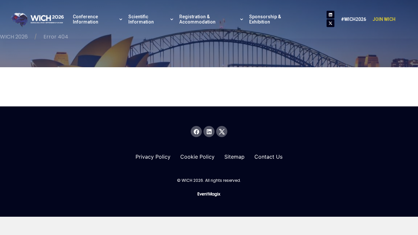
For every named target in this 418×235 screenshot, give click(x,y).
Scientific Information (141, 19)
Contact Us (268, 156)
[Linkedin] (330, 15)
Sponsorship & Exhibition (265, 19)
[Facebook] (196, 131)
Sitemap (234, 156)
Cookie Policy (197, 156)
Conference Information (85, 19)
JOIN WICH (384, 19)
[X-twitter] (330, 23)
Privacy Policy (153, 156)
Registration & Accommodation (197, 19)
